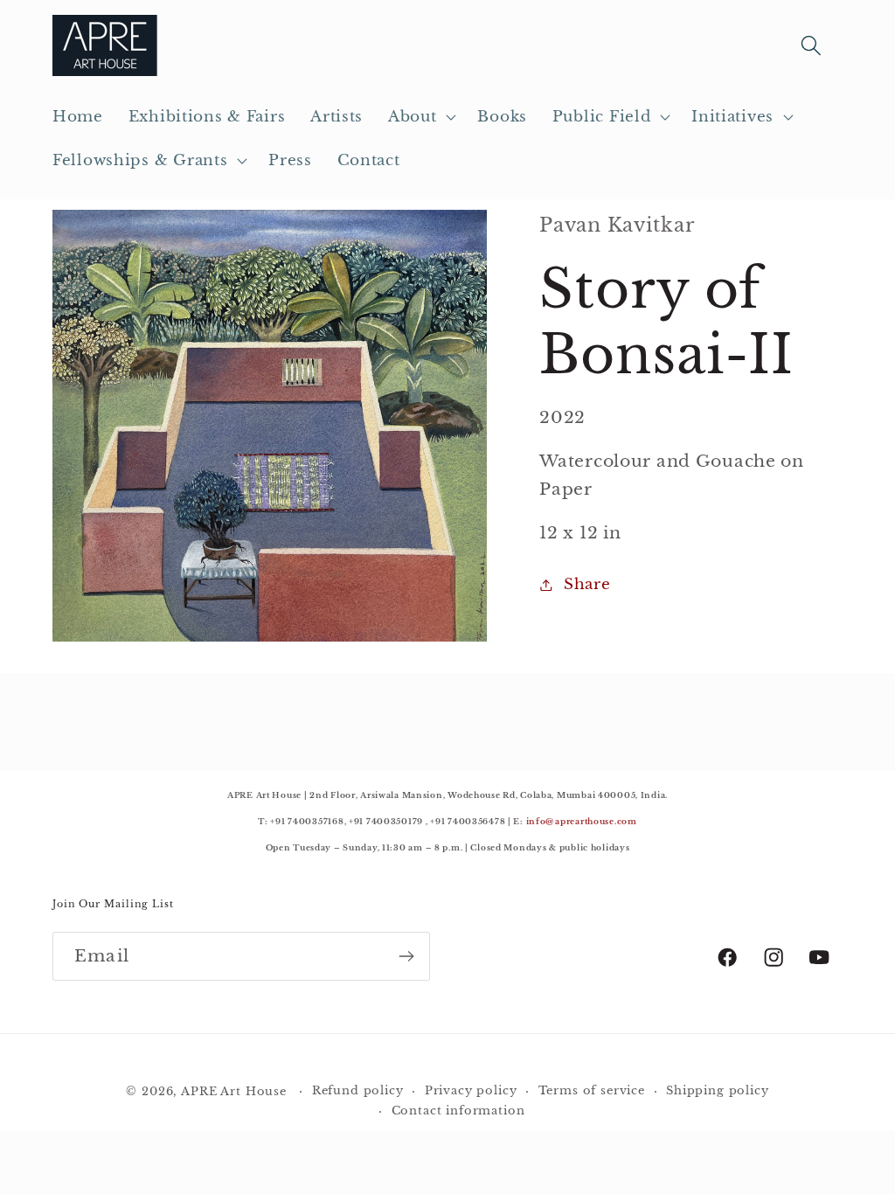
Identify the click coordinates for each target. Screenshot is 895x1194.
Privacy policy (471, 1090)
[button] (420, 117)
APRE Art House (234, 1091)
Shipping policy (717, 1090)
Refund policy (358, 1090)
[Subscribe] (406, 956)
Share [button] (587, 584)
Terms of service (591, 1090)
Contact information (458, 1110)
